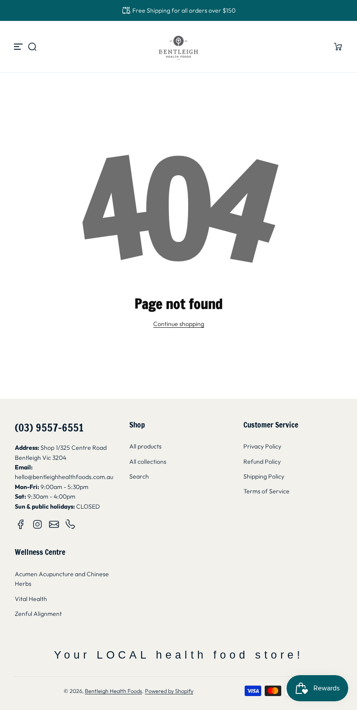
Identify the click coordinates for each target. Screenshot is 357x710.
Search (139, 476)
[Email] (54, 524)
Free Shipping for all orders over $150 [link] (184, 10)
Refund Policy (262, 461)
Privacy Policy (262, 446)
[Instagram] (37, 524)
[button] (32, 47)
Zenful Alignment (38, 614)
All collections (147, 461)
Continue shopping (178, 324)
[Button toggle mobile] (19, 47)
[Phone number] (70, 524)
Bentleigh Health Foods (113, 690)
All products (145, 446)
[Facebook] (21, 524)
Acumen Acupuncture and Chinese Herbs (62, 579)
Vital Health (31, 599)
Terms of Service (266, 491)
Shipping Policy (263, 476)
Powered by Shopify (169, 690)
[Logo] (178, 47)
